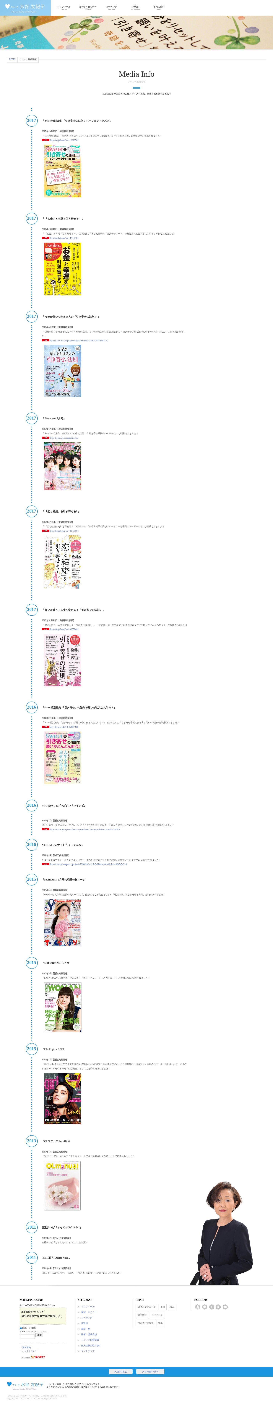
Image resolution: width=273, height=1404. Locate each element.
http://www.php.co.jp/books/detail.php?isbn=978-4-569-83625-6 (78, 340)
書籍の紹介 (159, 6)
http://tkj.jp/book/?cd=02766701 (64, 238)
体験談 (135, 6)
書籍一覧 (85, 1329)
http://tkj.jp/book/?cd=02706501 (64, 531)
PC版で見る (120, 1372)
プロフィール (64, 6)
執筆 (160, 1323)
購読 (24, 1328)
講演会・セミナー (88, 6)
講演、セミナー (89, 1312)
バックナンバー (30, 1351)
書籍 (162, 1307)
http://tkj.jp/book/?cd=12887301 (64, 727)
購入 (172, 1307)
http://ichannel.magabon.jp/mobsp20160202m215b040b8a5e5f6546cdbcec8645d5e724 (88, 864)
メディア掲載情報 (90, 1340)
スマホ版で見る (150, 1372)
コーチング (111, 6)
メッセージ (157, 1315)
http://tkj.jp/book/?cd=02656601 (64, 629)
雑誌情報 (142, 1315)
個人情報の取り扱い (91, 1345)
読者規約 (26, 1347)
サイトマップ (88, 1351)
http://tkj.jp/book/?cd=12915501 (64, 140)
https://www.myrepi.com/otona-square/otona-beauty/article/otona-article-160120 (85, 829)
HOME (12, 59)
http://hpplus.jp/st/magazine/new (64, 438)
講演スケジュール (147, 1307)
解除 (34, 1328)
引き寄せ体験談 (145, 1323)
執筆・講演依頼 (89, 1334)
